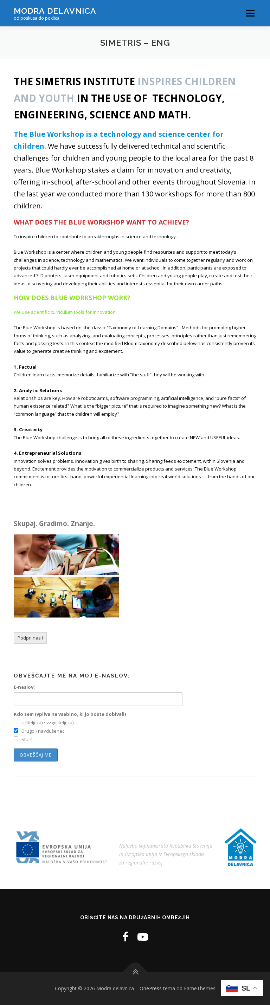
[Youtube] (142, 936)
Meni (249, 13)
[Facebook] (125, 936)
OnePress (151, 988)
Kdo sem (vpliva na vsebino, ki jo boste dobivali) (70, 714)
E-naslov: (24, 687)
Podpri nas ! (30, 638)
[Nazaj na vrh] (135, 971)
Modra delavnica (55, 10)
